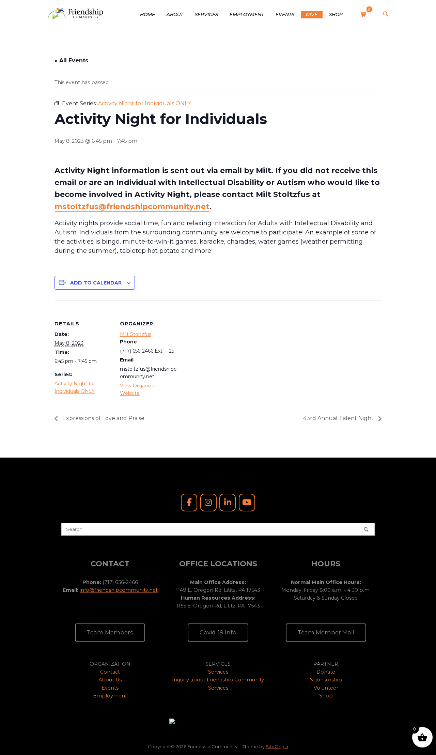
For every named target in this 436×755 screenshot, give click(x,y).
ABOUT (175, 14)
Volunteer (326, 688)
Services (218, 672)
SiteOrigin (277, 746)
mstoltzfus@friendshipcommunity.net (131, 206)
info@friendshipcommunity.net (119, 590)
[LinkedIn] (227, 502)
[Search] (366, 529)
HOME (147, 14)
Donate (325, 672)
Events (110, 688)
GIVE (311, 14)
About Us (110, 680)
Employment (110, 696)
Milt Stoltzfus (135, 334)
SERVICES (206, 14)
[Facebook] (189, 502)
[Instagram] (208, 502)
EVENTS (285, 14)
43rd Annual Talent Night (339, 418)
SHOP (336, 14)
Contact (110, 672)
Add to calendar (96, 283)
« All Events (71, 60)
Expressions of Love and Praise (102, 418)
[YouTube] (247, 502)
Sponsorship (326, 680)
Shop (326, 696)
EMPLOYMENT (247, 14)
